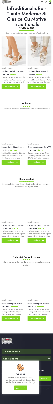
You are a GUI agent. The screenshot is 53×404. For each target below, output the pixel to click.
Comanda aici (9, 86)
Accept (19, 388)
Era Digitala (46, 388)
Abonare (44, 379)
